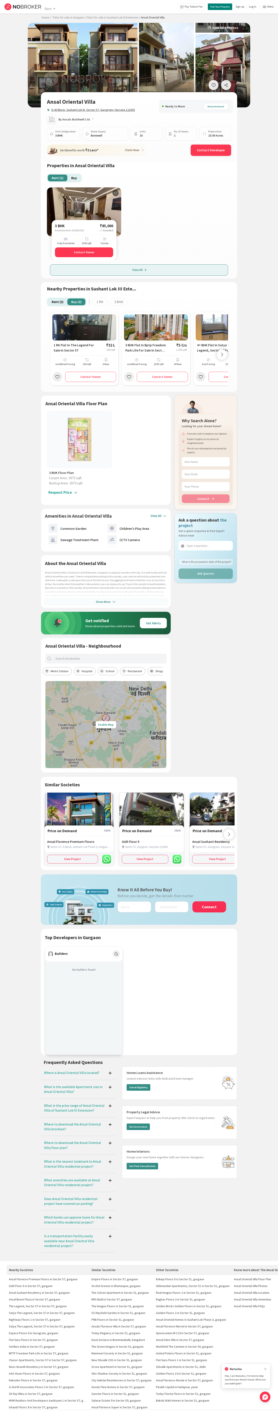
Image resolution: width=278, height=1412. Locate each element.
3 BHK (118, 302)
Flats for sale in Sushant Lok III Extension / (113, 17)
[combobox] (109, 658)
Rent (48, 9)
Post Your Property (220, 6)
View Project (72, 859)
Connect (203, 499)
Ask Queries (205, 573)
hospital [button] (87, 671)
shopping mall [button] (164, 671)
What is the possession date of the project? (207, 562)
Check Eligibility (138, 1087)
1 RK (100, 302)
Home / (46, 17)
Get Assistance (138, 1126)
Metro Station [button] (59, 671)
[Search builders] (116, 953)
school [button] (110, 671)
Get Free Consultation (142, 1166)
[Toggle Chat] (265, 1397)
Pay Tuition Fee (193, 6)
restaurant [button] (135, 671)
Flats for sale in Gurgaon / (69, 17)
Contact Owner (84, 252)
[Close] (265, 1369)
